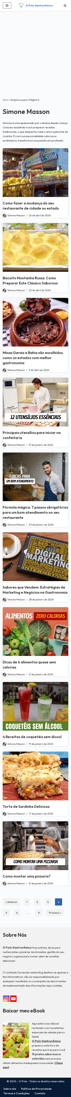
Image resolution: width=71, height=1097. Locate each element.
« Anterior (11, 902)
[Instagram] (6, 998)
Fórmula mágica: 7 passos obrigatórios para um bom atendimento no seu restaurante (35, 512)
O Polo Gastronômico (46, 1041)
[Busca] (65, 5)
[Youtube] (13, 998)
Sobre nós (9, 1088)
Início (6, 100)
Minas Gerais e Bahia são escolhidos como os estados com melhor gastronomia (33, 357)
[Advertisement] (35, 60)
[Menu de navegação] (7, 5)
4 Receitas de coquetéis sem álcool (32, 736)
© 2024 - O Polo (17, 1081)
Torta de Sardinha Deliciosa (26, 806)
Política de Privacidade (36, 1088)
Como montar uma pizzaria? (26, 876)
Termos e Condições (16, 1093)
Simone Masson (16, 215)
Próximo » (55, 912)
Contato (40, 1093)
